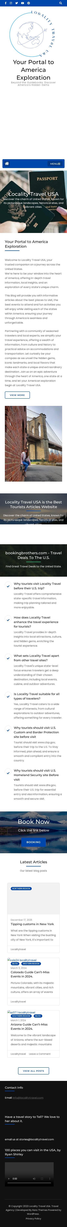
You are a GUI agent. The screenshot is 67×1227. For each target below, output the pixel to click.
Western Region (31, 963)
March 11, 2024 (19, 968)
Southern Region (21, 1016)
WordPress (33, 1214)
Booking (34, 842)
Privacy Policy (33, 1218)
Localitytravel (18, 949)
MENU (54, 163)
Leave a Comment (40, 1054)
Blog (15, 963)
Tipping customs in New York (32, 924)
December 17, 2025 (21, 920)
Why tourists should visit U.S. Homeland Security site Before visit (36, 775)
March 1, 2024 (18, 1020)
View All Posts (33, 1071)
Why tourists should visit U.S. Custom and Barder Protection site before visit (36, 732)
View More (17, 395)
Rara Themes (39, 1210)
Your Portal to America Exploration (33, 69)
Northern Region (21, 888)
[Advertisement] (33, 124)
